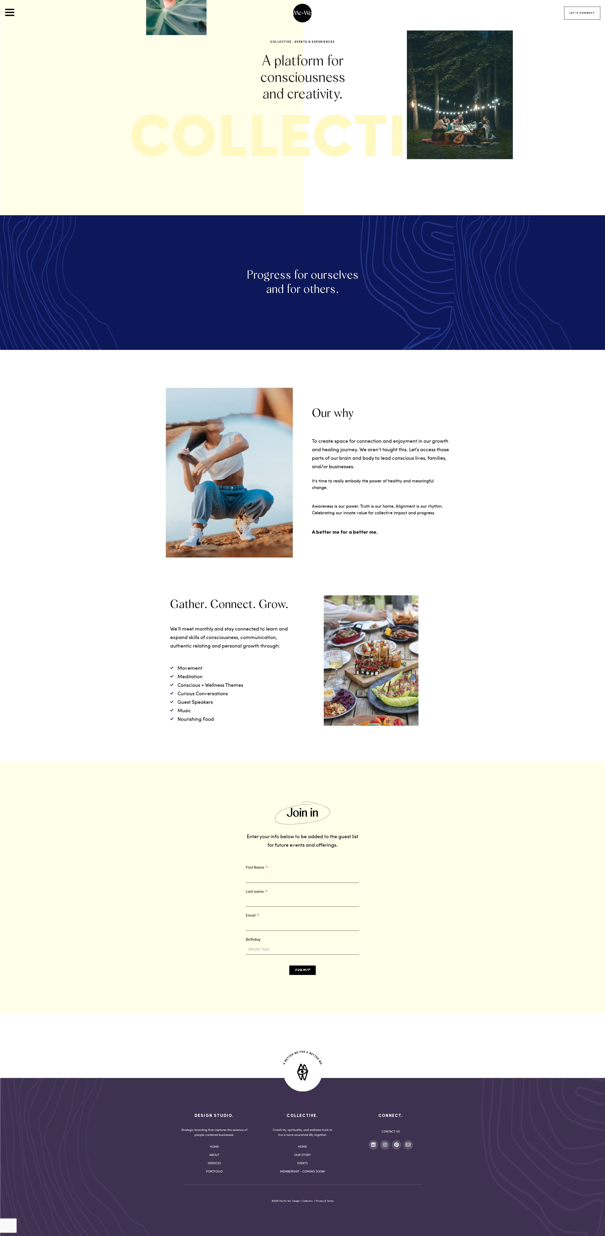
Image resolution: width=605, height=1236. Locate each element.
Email (251, 915)
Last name (255, 891)
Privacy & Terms (324, 1200)
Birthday (253, 939)
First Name (255, 867)
